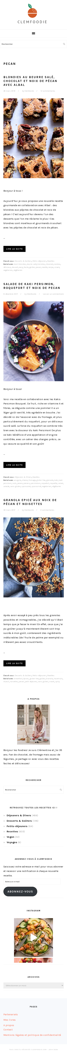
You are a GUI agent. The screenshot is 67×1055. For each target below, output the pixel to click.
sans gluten (15, 486)
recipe (50, 267)
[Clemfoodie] (33, 26)
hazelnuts (58, 679)
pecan (38, 267)
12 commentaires (48, 91)
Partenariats (10, 1014)
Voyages (12, 842)
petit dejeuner (31, 682)
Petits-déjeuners (39, 261)
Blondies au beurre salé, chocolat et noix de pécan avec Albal (30, 81)
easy (21, 267)
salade (6, 486)
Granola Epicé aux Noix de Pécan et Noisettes (30, 502)
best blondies (20, 264)
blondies (41, 264)
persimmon (36, 483)
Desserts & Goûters (23, 261)
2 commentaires (47, 510)
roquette (53, 483)
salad (60, 483)
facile (26, 267)
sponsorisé (36, 486)
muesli (6, 682)
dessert (15, 267)
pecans (27, 483)
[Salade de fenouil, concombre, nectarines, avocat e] (33, 937)
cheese (25, 480)
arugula (17, 480)
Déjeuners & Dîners (23, 477)
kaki (56, 480)
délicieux (7, 267)
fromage (32, 480)
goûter (32, 267)
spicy (57, 682)
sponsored (26, 486)
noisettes (14, 682)
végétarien (18, 270)
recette (45, 267)
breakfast (18, 679)
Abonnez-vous (20, 891)
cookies (57, 264)
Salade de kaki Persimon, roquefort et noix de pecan (31, 286)
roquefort (45, 483)
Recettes (50, 261)
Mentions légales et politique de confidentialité (32, 1035)
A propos (8, 1025)
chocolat (49, 264)
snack (57, 267)
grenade (49, 480)
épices (26, 679)
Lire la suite (14, 249)
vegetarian (8, 270)
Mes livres (9, 1019)
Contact (8, 1029)
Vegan (10, 836)
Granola (49, 679)
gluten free (40, 480)
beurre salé (32, 264)
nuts (14, 483)
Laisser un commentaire (53, 294)
